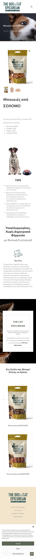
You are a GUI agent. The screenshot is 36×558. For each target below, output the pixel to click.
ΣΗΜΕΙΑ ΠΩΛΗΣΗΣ (18, 513)
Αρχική (5, 31)
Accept (18, 543)
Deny (18, 548)
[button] (33, 526)
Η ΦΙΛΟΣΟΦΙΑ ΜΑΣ (18, 507)
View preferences (18, 554)
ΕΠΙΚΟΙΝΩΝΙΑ (18, 516)
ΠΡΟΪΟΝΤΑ (18, 510)
